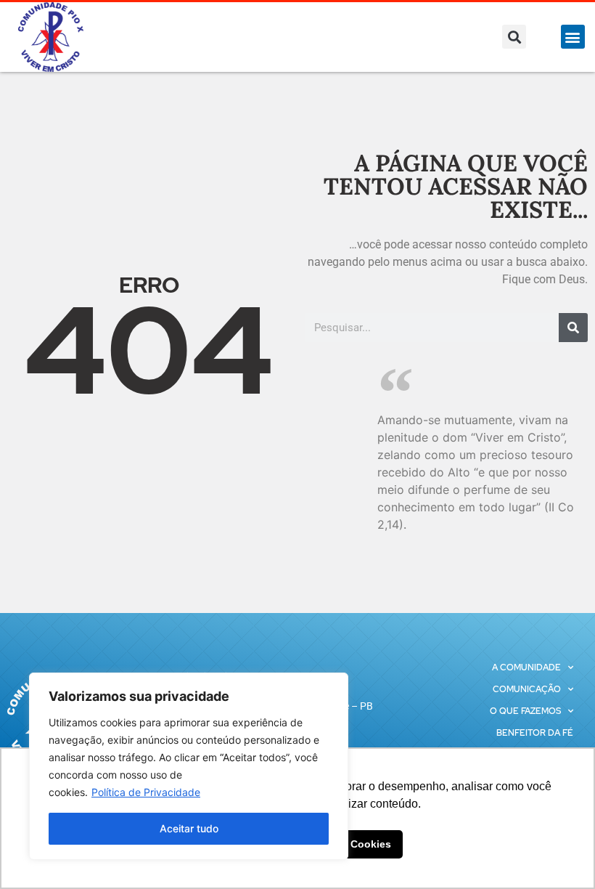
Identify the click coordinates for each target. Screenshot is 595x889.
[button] (514, 37)
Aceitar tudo (189, 828)
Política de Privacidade (145, 792)
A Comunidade (526, 667)
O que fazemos (525, 711)
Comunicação (527, 689)
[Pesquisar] (573, 327)
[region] (188, 766)
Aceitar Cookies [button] (352, 844)
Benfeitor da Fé (534, 733)
